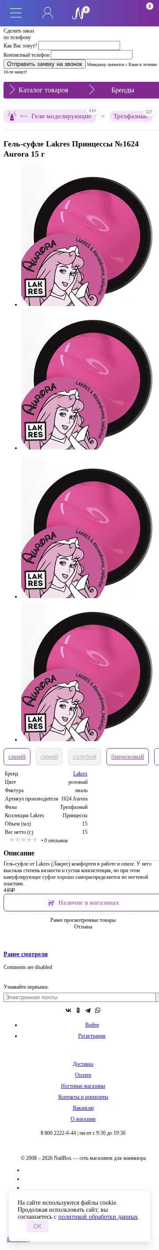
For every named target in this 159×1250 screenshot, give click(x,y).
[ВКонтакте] (68, 1010)
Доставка (83, 1064)
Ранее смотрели (26, 954)
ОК (38, 1226)
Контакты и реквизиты (83, 1097)
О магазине (83, 1119)
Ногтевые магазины (83, 1086)
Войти (92, 1025)
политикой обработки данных (98, 1216)
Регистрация (92, 1036)
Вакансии (83, 1108)
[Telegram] (88, 1010)
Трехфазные (133, 115)
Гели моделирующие (63, 115)
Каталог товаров (43, 90)
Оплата (83, 1075)
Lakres (80, 774)
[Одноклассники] (78, 1010)
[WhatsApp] (98, 1010)
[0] (111, 13)
